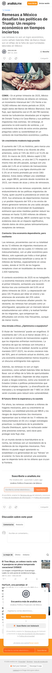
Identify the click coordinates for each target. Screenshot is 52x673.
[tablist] (13, 524)
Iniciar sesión (44, 3)
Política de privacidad (26, 636)
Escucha (46, 52)
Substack (16, 670)
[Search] (47, 554)
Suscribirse (32, 3)
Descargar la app (36, 666)
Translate (7, 10)
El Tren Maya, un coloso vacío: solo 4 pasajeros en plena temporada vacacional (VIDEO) (19, 564)
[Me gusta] (4, 58)
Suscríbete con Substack (28, 625)
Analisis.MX (12, 50)
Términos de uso (31, 631)
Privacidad (21, 662)
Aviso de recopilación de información (31, 634)
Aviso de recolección (41, 662)
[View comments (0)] (10, 58)
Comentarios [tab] (8, 525)
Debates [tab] (26, 555)
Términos (29, 662)
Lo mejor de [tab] (8, 555)
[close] (45, 591)
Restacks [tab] (19, 525)
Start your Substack (19, 666)
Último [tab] (17, 555)
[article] (26, 570)
